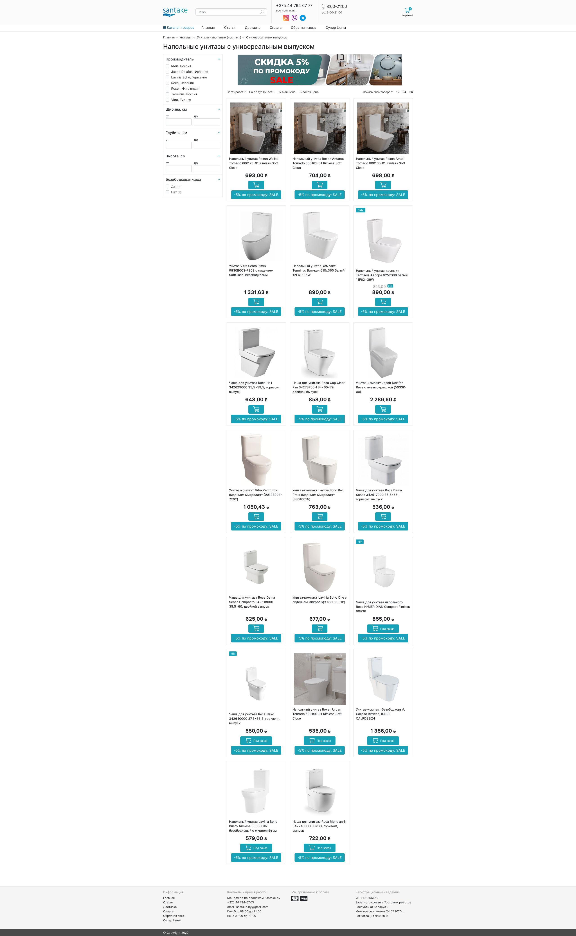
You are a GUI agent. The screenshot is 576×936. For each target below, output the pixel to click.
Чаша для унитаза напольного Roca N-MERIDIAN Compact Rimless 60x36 (383, 606)
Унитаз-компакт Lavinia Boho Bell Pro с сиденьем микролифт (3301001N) (317, 494)
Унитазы (186, 37)
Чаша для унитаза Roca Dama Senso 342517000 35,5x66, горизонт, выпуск (379, 494)
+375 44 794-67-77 (240, 902)
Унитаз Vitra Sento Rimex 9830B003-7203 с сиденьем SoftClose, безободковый (251, 270)
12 (397, 92)
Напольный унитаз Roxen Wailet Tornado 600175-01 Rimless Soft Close (253, 163)
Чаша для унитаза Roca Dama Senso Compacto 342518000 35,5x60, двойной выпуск (252, 601)
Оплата (275, 27)
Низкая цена (286, 92)
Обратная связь (303, 27)
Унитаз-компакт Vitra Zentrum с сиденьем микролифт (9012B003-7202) (255, 494)
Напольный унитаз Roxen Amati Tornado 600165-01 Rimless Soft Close (380, 163)
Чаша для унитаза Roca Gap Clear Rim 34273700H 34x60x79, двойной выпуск (318, 387)
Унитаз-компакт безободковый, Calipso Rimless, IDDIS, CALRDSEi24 (380, 713)
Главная (208, 27)
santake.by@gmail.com (252, 907)
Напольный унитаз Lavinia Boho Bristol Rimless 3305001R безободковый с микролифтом (253, 826)
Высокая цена (309, 92)
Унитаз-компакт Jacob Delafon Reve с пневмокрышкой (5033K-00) (381, 387)
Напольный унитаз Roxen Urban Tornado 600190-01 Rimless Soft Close (317, 713)
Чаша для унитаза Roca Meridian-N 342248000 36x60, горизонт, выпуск (319, 826)
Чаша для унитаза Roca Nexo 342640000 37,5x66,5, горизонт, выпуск (254, 718)
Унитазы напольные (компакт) (219, 37)
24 (404, 92)
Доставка (252, 27)
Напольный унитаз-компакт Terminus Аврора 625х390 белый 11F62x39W (381, 275)
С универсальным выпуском (267, 37)
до (196, 116)
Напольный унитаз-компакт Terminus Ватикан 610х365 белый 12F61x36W (318, 270)
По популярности (261, 92)
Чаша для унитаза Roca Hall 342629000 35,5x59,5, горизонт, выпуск (254, 387)
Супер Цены (336, 27)
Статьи (230, 27)
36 (411, 92)
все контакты (285, 10)
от (167, 116)
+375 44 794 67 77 (294, 5)
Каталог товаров (180, 27)
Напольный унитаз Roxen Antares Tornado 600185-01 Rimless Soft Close (318, 163)
